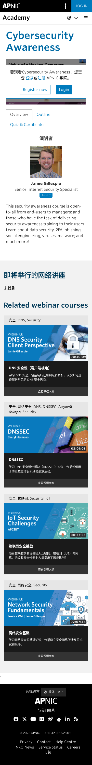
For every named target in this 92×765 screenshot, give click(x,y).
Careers (73, 747)
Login (64, 89)
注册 (42, 78)
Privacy (26, 742)
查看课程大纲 (46, 391)
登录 (30, 78)
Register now (35, 89)
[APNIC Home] (46, 701)
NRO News (25, 747)
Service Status (51, 747)
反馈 (47, 752)
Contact (44, 742)
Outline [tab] (43, 114)
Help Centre (65, 742)
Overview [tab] (19, 114)
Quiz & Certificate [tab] (26, 124)
